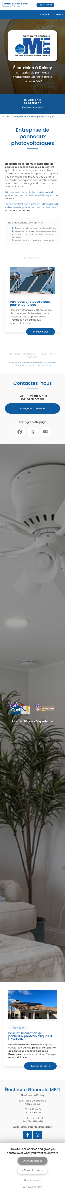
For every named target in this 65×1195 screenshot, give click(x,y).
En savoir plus (40, 331)
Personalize (34, 1180)
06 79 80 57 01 (32, 100)
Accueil (44, 14)
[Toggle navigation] (60, 5)
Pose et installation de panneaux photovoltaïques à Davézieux (30, 1036)
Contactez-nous (32, 107)
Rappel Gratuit (45, 5)
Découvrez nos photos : (29, 193)
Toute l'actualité (40, 1066)
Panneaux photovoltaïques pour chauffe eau (30, 303)
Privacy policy (33, 1187)
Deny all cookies (33, 1170)
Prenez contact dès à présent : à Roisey (31, 207)
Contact (58, 14)
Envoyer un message (32, 408)
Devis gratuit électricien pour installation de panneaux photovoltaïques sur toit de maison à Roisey (32, 364)
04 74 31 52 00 (32, 103)
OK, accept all (33, 1160)
